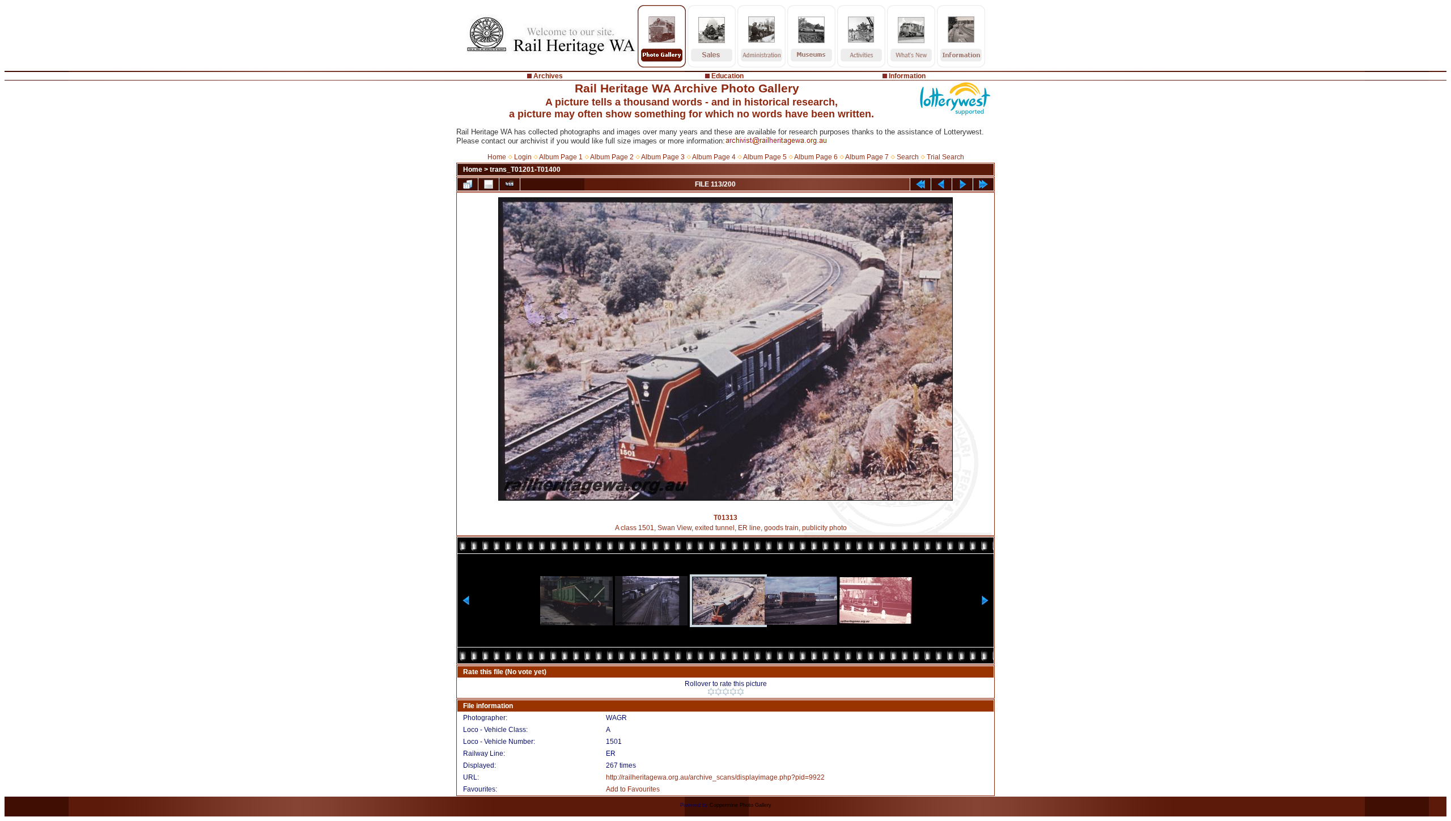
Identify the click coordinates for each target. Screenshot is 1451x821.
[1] (711, 692)
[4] (733, 692)
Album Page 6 (816, 157)
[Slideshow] (509, 184)
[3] (725, 692)
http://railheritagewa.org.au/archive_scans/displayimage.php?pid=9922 (715, 777)
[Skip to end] (983, 184)
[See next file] (962, 184)
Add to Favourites (633, 789)
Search (908, 157)
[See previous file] (941, 184)
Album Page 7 (867, 157)
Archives (548, 76)
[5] (740, 692)
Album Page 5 (765, 157)
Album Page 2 (612, 157)
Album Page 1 (561, 157)
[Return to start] (920, 184)
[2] (718, 692)
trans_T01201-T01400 (525, 169)
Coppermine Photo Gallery (740, 805)
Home (496, 157)
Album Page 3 (663, 157)
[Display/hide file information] (488, 184)
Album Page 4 (714, 157)
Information (907, 76)
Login (523, 157)
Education (727, 76)
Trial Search (945, 157)
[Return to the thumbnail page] (467, 184)
